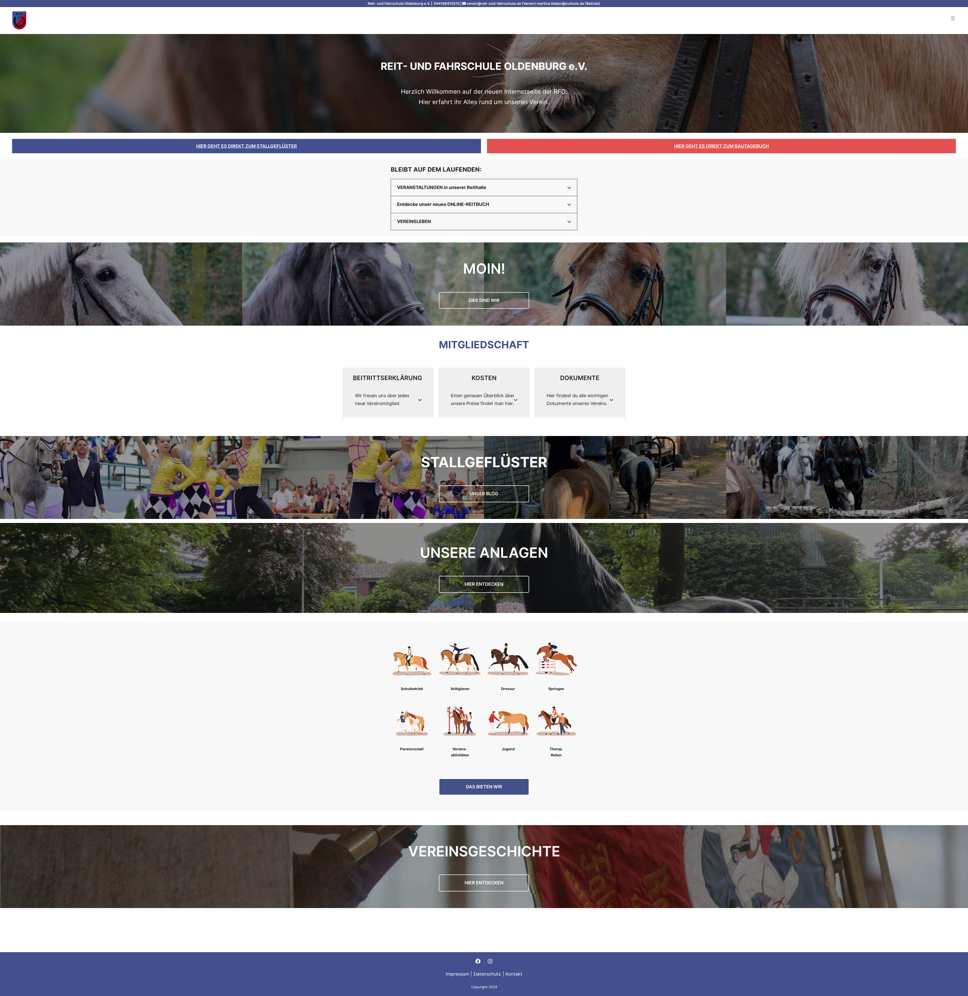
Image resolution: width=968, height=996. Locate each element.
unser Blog (484, 493)
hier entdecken (484, 882)
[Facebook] (478, 961)
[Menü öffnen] (953, 18)
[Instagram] (490, 961)
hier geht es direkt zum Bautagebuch (721, 146)
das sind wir (484, 300)
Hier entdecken (484, 584)
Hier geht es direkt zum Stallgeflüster (246, 146)
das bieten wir (484, 786)
